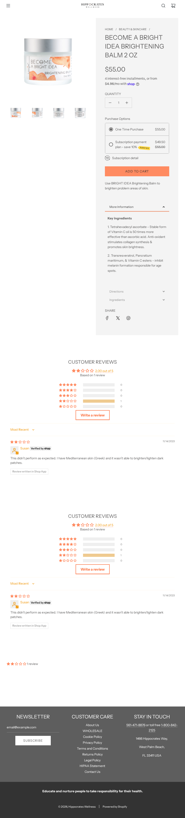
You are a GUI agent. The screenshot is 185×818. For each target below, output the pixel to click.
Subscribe (33, 741)
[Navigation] (8, 6)
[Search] (163, 6)
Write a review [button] (93, 415)
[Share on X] (118, 318)
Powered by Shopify (115, 806)
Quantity (113, 94)
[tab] (137, 207)
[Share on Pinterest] (128, 318)
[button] (68, 401)
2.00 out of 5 (104, 371)
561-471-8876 (135, 725)
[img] (20, 442)
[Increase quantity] (127, 103)
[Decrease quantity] (110, 103)
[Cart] (173, 6)
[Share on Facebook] (107, 318)
